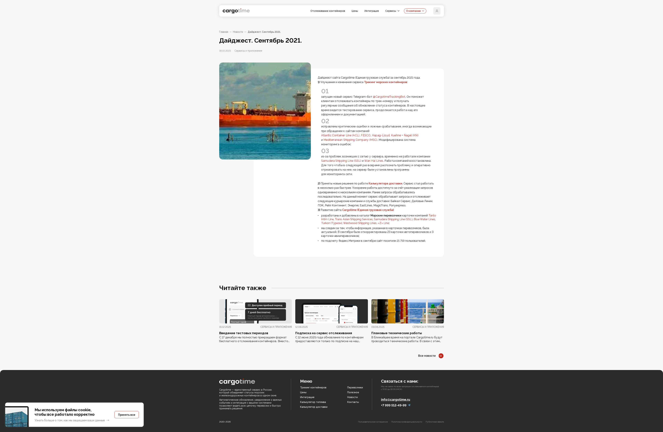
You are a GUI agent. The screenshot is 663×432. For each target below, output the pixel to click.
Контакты (353, 402)
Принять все (126, 414)
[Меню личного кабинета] (437, 11)
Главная (223, 31)
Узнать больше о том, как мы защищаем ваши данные (70, 420)
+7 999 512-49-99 (393, 405)
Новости (238, 31)
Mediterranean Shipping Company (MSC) (350, 139)
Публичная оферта (435, 422)
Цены (355, 11)
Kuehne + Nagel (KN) (404, 135)
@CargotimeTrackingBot (389, 96)
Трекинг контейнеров (313, 387)
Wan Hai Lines (373, 160)
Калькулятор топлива (313, 402)
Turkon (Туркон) (331, 223)
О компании (413, 11)
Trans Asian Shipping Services (354, 219)
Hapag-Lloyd (381, 135)
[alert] (74, 414)
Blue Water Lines (424, 219)
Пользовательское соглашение (373, 422)
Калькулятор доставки (313, 407)
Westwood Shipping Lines (360, 223)
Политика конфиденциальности (406, 422)
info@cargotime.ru (395, 399)
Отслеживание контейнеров (327, 11)
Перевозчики (355, 387)
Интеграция (372, 11)
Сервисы (390, 11)
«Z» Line (383, 223)
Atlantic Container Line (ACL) (340, 135)
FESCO (365, 135)
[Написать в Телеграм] (409, 405)
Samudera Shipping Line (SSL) (341, 160)
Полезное (353, 392)
